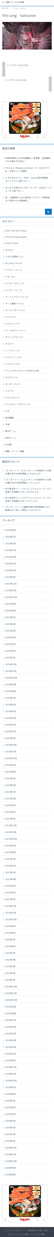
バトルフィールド (13, 357)
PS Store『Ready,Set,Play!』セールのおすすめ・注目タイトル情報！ (27, 170)
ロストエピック (12, 397)
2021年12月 (10, 906)
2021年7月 (10, 939)
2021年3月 (10, 966)
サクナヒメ (10, 317)
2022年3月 (10, 886)
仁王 (7, 411)
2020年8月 (10, 1013)
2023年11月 (10, 751)
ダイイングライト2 (14, 337)
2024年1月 (10, 738)
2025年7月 (10, 617)
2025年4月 (10, 637)
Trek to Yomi (11, 243)
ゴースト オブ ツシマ (15, 310)
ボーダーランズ (12, 384)
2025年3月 (10, 644)
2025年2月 (10, 651)
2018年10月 (11, 1161)
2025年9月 (10, 604)
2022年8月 (10, 852)
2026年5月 (10, 550)
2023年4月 (10, 798)
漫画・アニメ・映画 (14, 451)
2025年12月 (11, 584)
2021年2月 (10, 973)
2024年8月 (10, 691)
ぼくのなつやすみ (13, 263)
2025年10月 (11, 597)
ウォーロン (10, 277)
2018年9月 (10, 1168)
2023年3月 (10, 805)
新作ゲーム (10, 431)
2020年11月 (11, 993)
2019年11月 (10, 1074)
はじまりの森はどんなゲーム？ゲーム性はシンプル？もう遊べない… (28, 189)
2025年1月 (10, 657)
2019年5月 (10, 1114)
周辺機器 (9, 418)
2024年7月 (10, 698)
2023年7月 (10, 778)
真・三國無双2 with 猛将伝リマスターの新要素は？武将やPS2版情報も (27, 199)
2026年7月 (10, 537)
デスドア (9, 344)
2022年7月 (10, 859)
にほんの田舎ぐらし (14, 256)
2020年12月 (11, 986)
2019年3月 (10, 1127)
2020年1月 (10, 1060)
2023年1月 (10, 819)
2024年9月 (10, 684)
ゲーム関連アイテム (14, 303)
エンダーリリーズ (13, 290)
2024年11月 (10, 671)
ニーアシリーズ (12, 350)
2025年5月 (10, 631)
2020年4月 (10, 1040)
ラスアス (9, 391)
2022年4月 (10, 879)
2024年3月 (10, 725)
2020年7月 (10, 1020)
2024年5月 (10, 711)
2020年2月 (10, 1054)
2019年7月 (10, 1101)
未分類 (8, 444)
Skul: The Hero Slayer (16, 230)
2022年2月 (10, 892)
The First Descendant (16, 237)
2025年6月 (10, 624)
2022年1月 (10, 899)
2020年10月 (11, 1000)
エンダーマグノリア (14, 283)
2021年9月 (10, 926)
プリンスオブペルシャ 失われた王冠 (22, 371)
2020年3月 (10, 1047)
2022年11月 (10, 832)
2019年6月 (10, 1107)
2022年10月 (11, 839)
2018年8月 (10, 1174)
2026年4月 (10, 557)
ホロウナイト (11, 377)
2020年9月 (10, 1007)
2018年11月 (10, 1154)
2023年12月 (11, 745)
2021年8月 (10, 933)
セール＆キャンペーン (15, 330)
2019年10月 (11, 1080)
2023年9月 (10, 765)
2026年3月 (10, 563)
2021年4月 (10, 960)
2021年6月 (10, 946)
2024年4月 (10, 718)
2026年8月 (10, 530)
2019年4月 (10, 1121)
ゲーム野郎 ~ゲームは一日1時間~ (13, 2)
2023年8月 (10, 772)
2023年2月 (10, 812)
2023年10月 (11, 758)
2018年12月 (10, 1148)
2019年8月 (10, 1094)
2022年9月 (10, 845)
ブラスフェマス (12, 364)
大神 (7, 424)
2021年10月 (11, 919)
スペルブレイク (12, 324)
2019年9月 (10, 1087)
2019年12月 (10, 1067)
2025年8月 (10, 610)
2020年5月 (10, 1033)
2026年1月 (10, 577)
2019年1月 (10, 1141)
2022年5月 (10, 872)
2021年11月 (10, 913)
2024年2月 (10, 731)
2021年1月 (10, 980)
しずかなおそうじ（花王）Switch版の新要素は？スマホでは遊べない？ (26, 179)
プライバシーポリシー (14, 1231)
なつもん (9, 250)
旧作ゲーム (10, 438)
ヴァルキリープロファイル (17, 404)
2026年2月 (10, 570)
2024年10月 (11, 678)
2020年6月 (10, 1027)
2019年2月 (10, 1134)
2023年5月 (10, 792)
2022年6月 (10, 866)
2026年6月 (10, 543)
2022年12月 (11, 825)
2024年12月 (11, 664)
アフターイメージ (13, 270)
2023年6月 (10, 785)
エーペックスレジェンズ (16, 297)
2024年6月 (10, 704)
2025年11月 (10, 590)
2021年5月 (10, 953)
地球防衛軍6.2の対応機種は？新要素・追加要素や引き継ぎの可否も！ (27, 160)
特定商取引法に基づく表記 (38, 1231)
